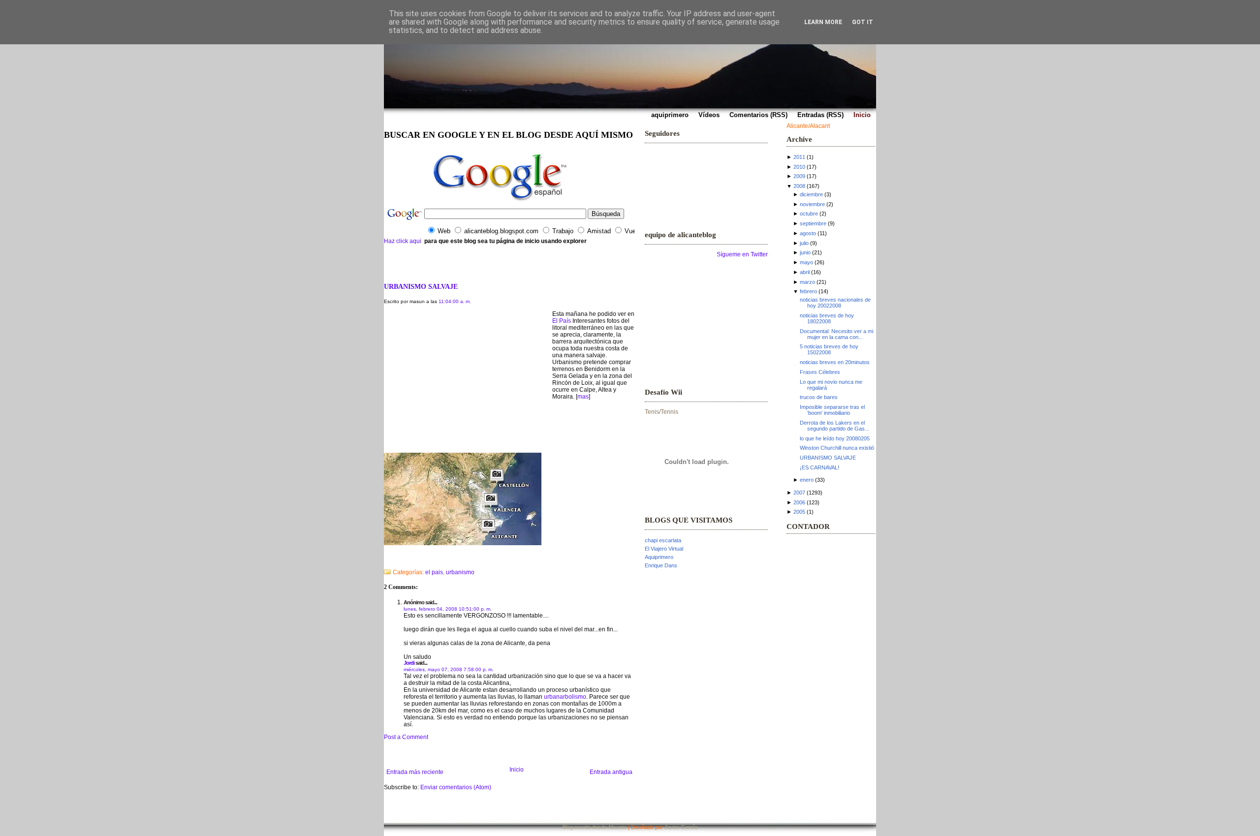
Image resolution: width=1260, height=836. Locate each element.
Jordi (409, 663)
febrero (808, 291)
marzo (807, 282)
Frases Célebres (820, 372)
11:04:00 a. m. (455, 301)
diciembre (811, 194)
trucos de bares (819, 397)
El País (561, 320)
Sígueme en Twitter (742, 254)
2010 (799, 167)
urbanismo (460, 572)
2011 (799, 157)
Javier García (680, 827)
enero (807, 480)
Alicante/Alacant (808, 126)
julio (804, 243)
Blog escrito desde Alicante (595, 827)
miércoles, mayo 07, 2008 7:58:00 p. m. (449, 669)
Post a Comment (406, 737)
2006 (799, 502)
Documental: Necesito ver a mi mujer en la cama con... (836, 334)
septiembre (813, 223)
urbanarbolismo (565, 696)
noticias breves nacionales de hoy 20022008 (835, 303)
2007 (799, 492)
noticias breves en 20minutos (835, 362)
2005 (799, 512)
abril (805, 272)
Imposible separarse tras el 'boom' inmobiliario (832, 410)
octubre (809, 214)
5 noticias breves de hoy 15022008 (829, 349)
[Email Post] (384, 559)
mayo (806, 262)
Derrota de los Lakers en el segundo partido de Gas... (834, 426)
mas (583, 396)
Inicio (516, 769)
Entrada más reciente (414, 772)
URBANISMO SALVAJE (421, 286)
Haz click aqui (402, 241)
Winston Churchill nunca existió (837, 448)
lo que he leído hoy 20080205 (835, 438)
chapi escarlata (663, 540)
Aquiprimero (659, 557)
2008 (799, 186)
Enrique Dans (661, 565)
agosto (808, 233)
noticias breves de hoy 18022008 (827, 318)
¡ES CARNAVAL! (819, 467)
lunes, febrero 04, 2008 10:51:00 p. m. (448, 609)
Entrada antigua (611, 772)
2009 (799, 176)
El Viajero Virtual (664, 549)
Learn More (823, 22)
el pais (434, 572)
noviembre (812, 204)
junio (805, 252)
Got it (862, 22)
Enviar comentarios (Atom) (455, 787)
